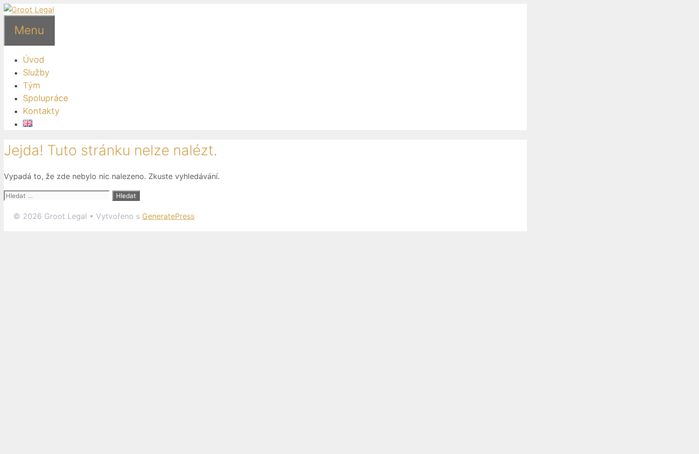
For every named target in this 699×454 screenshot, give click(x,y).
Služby (36, 72)
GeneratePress (168, 216)
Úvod (33, 60)
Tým (31, 85)
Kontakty (41, 111)
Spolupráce (45, 98)
